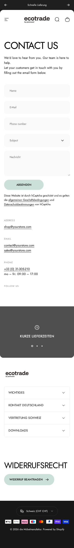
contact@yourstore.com (19, 245)
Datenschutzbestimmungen (19, 204)
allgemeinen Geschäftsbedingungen (28, 200)
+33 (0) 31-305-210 (17, 269)
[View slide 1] (32, 345)
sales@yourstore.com (17, 250)
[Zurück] (5, 5)
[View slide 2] (37, 345)
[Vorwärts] (68, 5)
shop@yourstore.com (17, 226)
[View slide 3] (41, 345)
